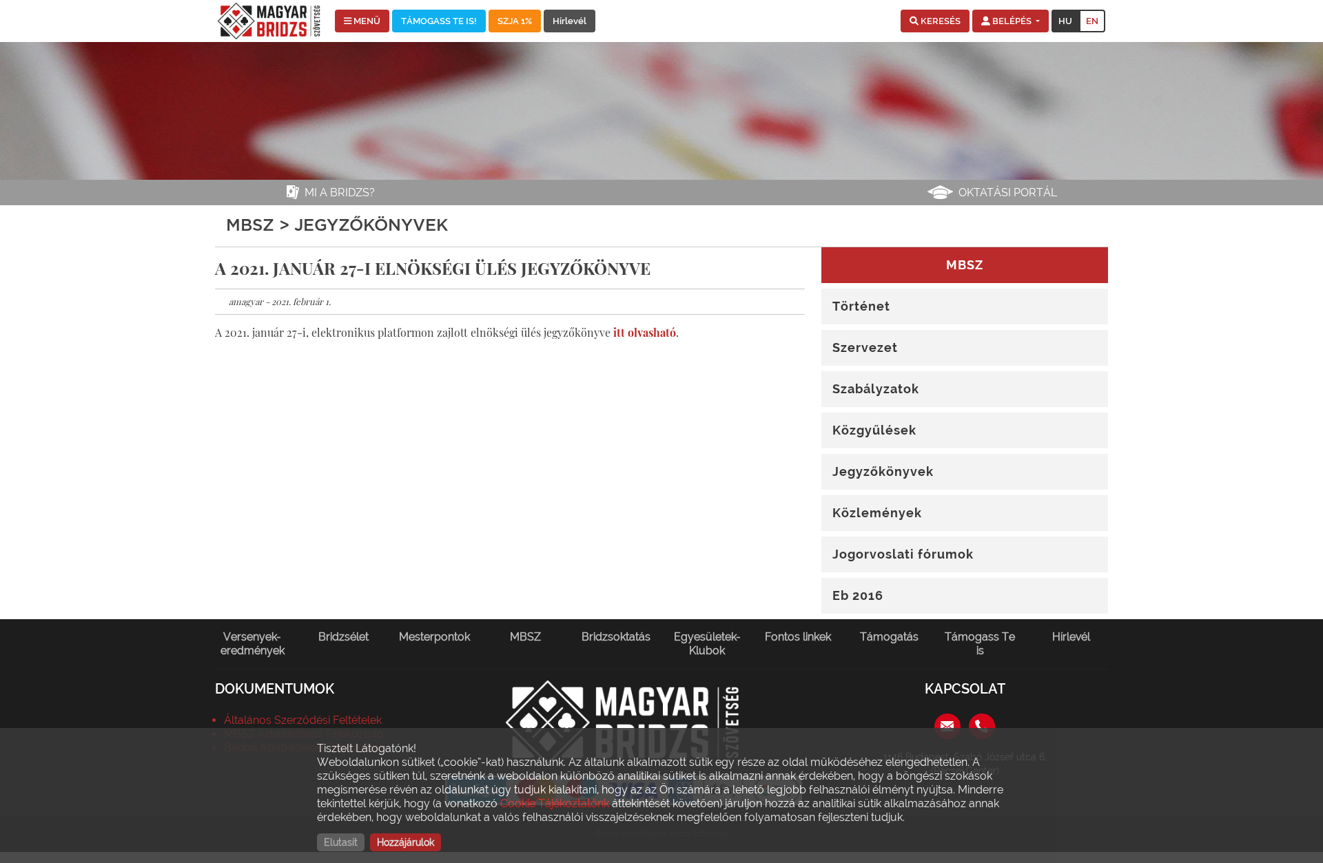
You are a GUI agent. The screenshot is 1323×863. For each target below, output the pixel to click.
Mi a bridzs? (340, 192)
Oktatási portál (1007, 192)
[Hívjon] (982, 725)
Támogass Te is (980, 643)
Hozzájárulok (405, 842)
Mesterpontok (434, 636)
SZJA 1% (515, 21)
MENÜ (365, 21)
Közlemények (877, 513)
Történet (861, 306)
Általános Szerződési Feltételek (303, 720)
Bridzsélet (343, 636)
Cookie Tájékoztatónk (554, 803)
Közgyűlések (874, 430)
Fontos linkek (798, 636)
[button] (935, 21)
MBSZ (525, 636)
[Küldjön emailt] (947, 725)
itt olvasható (644, 332)
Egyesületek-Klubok (707, 643)
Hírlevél (569, 21)
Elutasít (341, 842)
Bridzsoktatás (616, 636)
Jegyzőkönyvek (883, 471)
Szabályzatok (875, 389)
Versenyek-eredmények (252, 643)
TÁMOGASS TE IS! (439, 21)
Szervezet (865, 347)
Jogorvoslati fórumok (903, 554)
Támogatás (889, 636)
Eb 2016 (857, 595)
